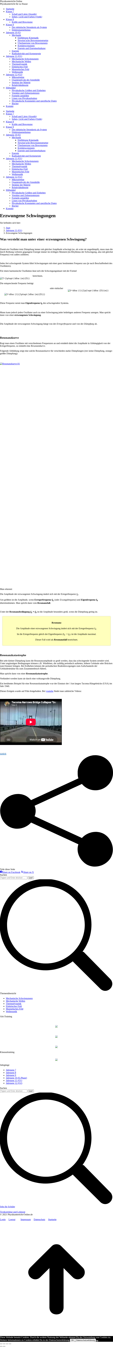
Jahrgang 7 (11, 1070)
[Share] (4, 1343)
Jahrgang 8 (11, 1072)
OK (72, 1340)
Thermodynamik (13, 1003)
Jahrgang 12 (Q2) (14, 1083)
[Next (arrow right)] (4, 1346)
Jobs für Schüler (7, 1206)
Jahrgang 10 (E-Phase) (16, 1078)
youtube (49, 691)
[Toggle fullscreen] (7, 1343)
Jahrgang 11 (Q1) (14, 1080)
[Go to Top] (56, 1334)
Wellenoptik (11, 1011)
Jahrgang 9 (11, 1075)
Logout (12, 1219)
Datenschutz (39, 1219)
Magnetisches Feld (14, 1009)
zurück (3, 754)
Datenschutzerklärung (85, 1340)
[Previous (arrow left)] (1, 1346)
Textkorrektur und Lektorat (12, 1212)
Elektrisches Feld (14, 1006)
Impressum (26, 1219)
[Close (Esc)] (1, 1343)
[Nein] (97, 1340)
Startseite (52, 1219)
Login (3, 1219)
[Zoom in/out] (10, 1343)
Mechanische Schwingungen (19, 998)
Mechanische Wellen (15, 1001)
